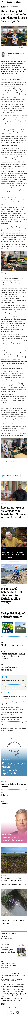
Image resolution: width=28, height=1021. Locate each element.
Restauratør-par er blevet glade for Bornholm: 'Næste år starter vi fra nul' (12, 708)
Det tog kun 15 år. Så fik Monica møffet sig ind (13, 724)
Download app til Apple (7, 951)
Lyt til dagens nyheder (7, 949)
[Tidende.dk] (14, 2)
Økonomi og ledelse (6, 938)
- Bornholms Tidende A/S (13, 682)
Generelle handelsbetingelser (9, 998)
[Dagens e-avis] (22, 950)
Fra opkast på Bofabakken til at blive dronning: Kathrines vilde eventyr (11, 719)
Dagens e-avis (4, 947)
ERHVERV (3, 651)
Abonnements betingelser (8, 964)
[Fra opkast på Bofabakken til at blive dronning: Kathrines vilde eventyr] (14, 574)
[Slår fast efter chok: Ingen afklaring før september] (14, 860)
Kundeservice (4, 967)
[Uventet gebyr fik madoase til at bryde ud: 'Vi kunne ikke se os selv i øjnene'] (14, 36)
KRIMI (2, 643)
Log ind (2, 3)
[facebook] (2, 1004)
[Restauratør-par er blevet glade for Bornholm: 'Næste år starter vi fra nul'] (14, 491)
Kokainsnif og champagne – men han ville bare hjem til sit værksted (13, 713)
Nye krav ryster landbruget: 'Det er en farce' (14, 884)
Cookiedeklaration (15, 1000)
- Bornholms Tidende (14, 687)
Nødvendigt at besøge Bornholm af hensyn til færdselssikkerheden (13, 729)
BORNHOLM (3, 781)
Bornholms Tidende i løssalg (8, 965)
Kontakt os (4, 937)
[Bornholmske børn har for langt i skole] (14, 903)
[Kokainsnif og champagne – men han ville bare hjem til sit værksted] (14, 537)
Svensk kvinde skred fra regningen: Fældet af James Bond (13, 703)
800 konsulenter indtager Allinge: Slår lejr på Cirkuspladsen (14, 697)
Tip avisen (3, 940)
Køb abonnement (6, 962)
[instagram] (3, 1004)
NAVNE (2, 792)
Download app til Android (8, 953)
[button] (26, 2)
